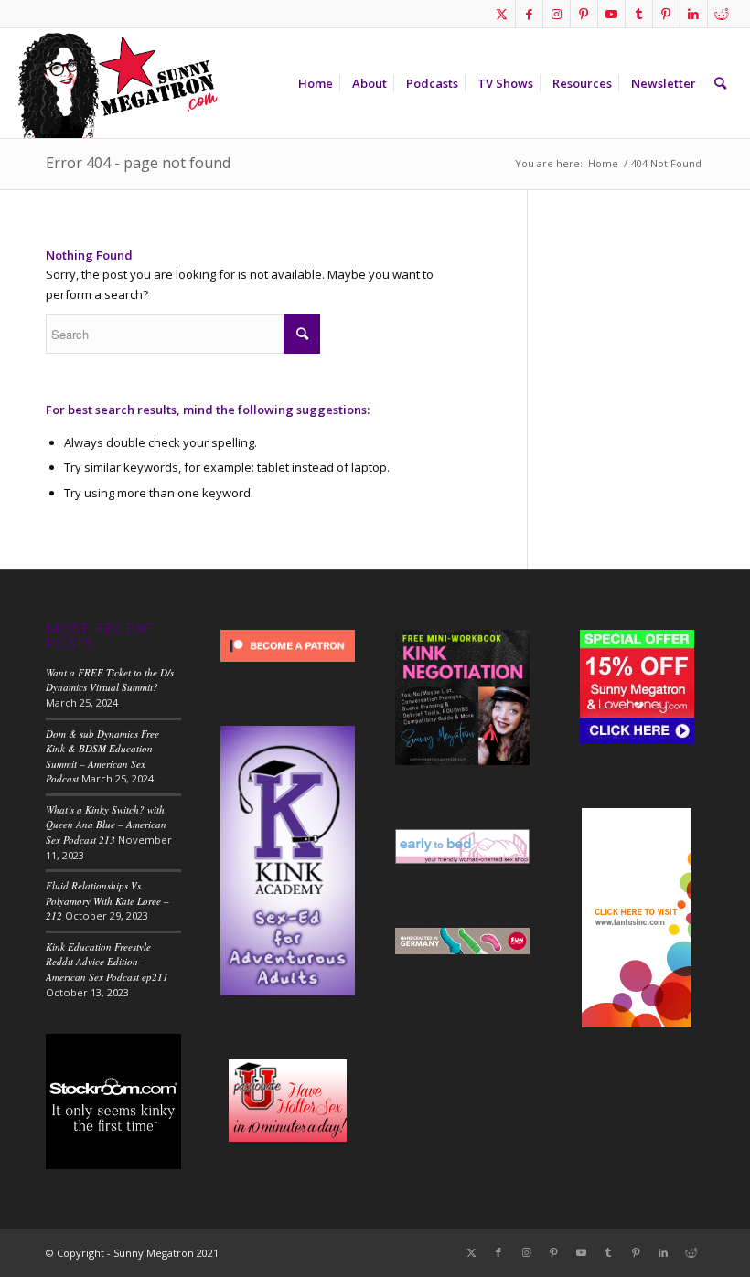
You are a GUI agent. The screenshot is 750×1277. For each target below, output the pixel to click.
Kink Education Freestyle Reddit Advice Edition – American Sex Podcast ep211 (107, 962)
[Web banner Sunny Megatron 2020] (117, 83)
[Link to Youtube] (611, 13)
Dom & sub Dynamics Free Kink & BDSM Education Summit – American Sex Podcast (102, 756)
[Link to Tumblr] (639, 13)
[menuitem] (315, 83)
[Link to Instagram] (556, 13)
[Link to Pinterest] (584, 13)
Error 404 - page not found (138, 163)
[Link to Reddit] (721, 13)
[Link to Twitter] (501, 13)
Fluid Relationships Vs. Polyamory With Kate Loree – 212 (107, 900)
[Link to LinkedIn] (693, 13)
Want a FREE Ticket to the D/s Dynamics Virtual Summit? (110, 680)
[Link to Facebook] (529, 13)
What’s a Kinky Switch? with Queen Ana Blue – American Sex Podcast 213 (106, 824)
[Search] (720, 83)
